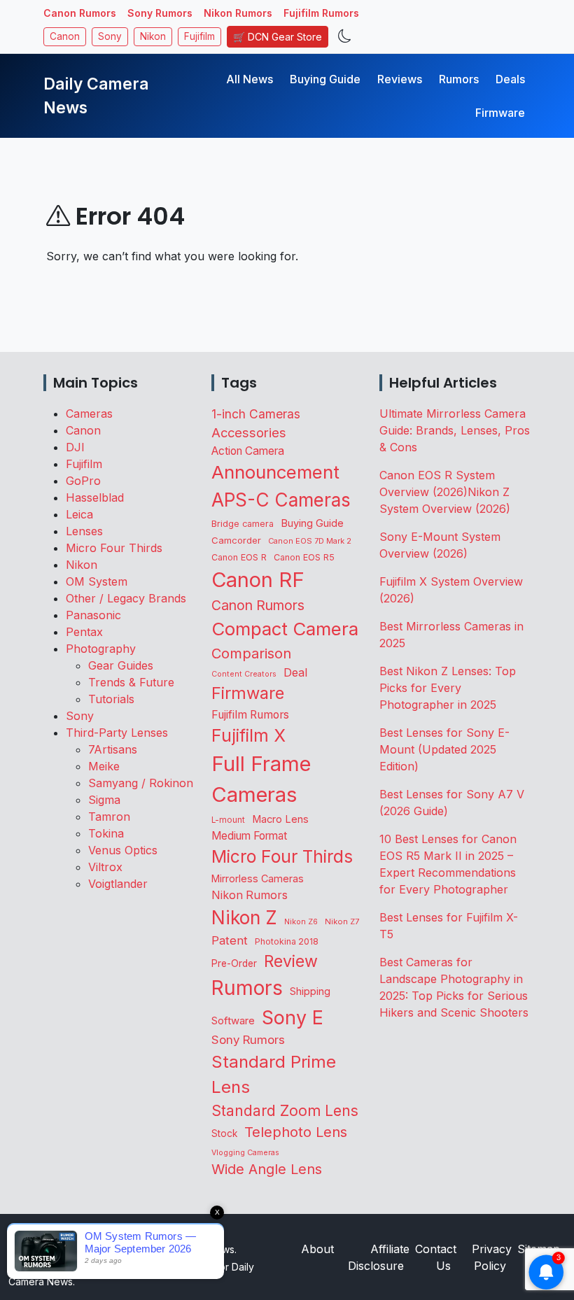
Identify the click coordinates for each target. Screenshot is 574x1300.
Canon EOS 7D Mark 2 (309, 541)
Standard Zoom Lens (284, 1110)
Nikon (153, 36)
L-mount (228, 820)
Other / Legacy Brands (126, 598)
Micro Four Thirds (114, 548)
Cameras (89, 414)
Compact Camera (284, 629)
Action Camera (247, 451)
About (317, 1249)
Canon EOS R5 (304, 557)
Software (233, 1021)
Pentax (84, 632)
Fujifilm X (248, 735)
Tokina (106, 833)
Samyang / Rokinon (140, 783)
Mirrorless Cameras (257, 878)
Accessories (248, 432)
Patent (229, 940)
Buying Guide (325, 79)
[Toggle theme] (345, 37)
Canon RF (257, 579)
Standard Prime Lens (273, 1074)
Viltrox (105, 867)
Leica (79, 514)
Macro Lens (280, 819)
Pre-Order (234, 963)
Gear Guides (120, 665)
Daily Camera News (95, 96)
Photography (101, 649)
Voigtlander (118, 884)
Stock (224, 1133)
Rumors (459, 79)
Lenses (84, 531)
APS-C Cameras (281, 500)
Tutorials (111, 699)
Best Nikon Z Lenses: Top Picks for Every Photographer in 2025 (447, 688)
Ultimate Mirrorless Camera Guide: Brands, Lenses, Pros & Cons (454, 430)
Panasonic (93, 615)
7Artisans (112, 749)
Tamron (109, 817)
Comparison (251, 653)
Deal (295, 672)
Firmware (500, 113)
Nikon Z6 (301, 921)
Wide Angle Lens (266, 1169)
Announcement (275, 472)
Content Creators (243, 674)
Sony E (292, 1017)
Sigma (104, 800)
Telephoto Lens (295, 1131)
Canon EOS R (239, 557)
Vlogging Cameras (245, 1152)
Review (291, 961)
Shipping (310, 991)
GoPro (83, 481)
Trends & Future (131, 682)
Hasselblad (95, 497)
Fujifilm (199, 36)
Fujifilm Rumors (321, 13)
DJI (75, 447)
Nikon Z (244, 917)
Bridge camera (242, 523)
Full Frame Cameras (261, 779)
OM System (96, 581)
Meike (104, 766)
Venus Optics (123, 850)
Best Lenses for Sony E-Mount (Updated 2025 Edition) (444, 749)
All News (249, 79)
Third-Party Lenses (117, 733)
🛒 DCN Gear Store (277, 37)
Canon (65, 36)
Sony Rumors (159, 13)
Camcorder (236, 540)
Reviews (399, 79)
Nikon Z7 (342, 921)
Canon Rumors (79, 13)
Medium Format (249, 835)
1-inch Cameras (255, 414)
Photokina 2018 (286, 941)
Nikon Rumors (238, 13)
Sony (110, 36)
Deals (510, 79)
